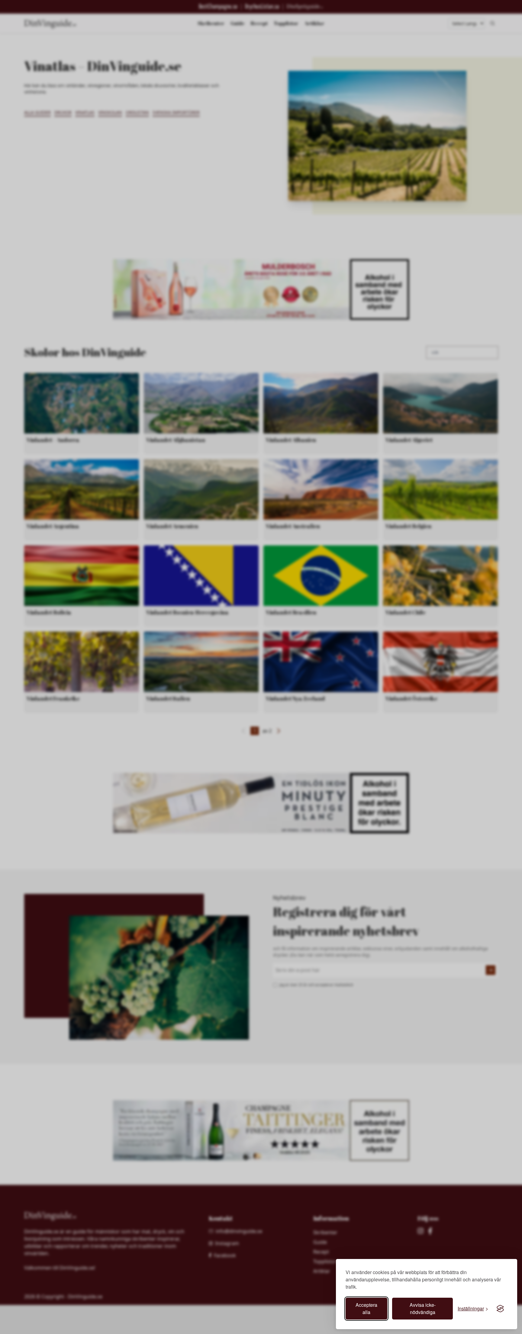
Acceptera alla (366, 1308)
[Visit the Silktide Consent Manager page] (500, 1308)
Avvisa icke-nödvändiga (423, 1308)
